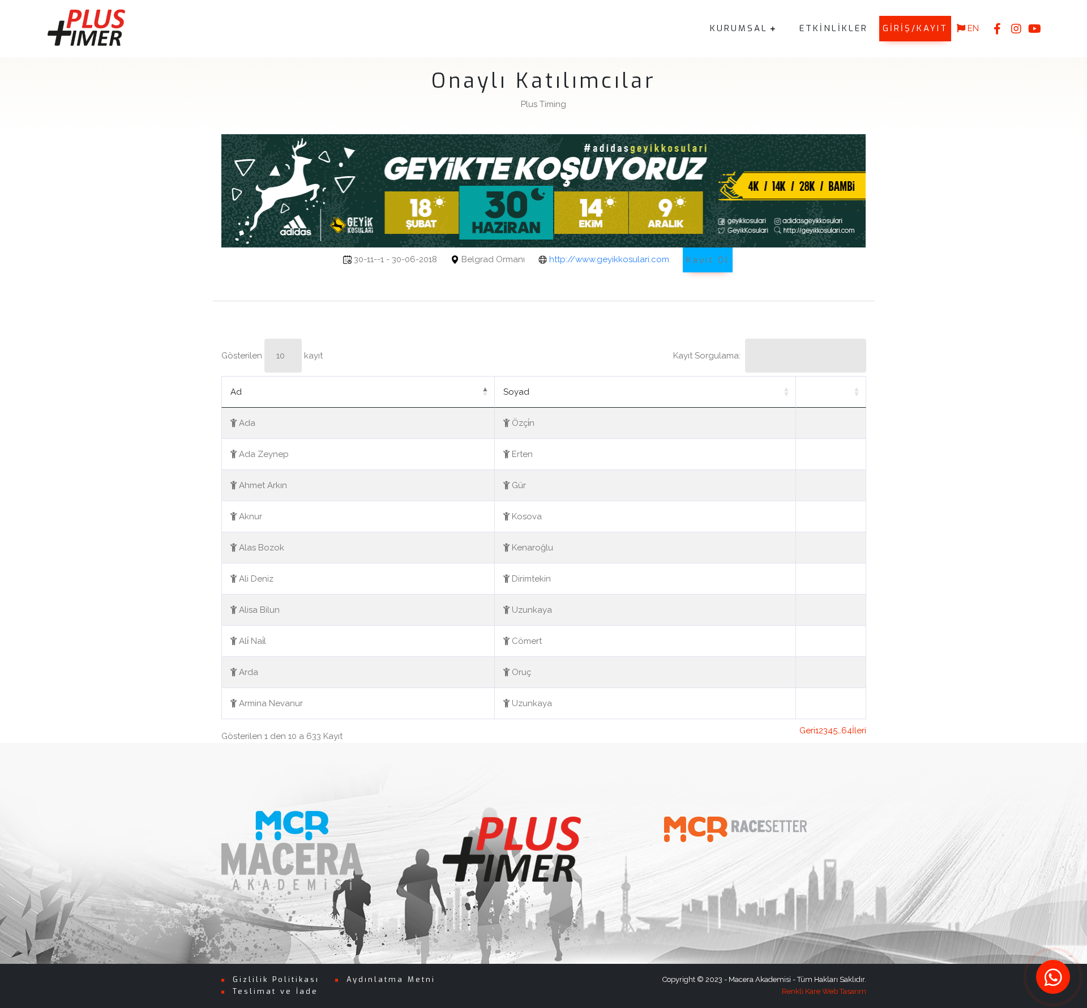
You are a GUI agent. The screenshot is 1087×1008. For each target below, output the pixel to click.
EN (972, 28)
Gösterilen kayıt (272, 356)
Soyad (516, 392)
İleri (859, 730)
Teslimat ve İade (275, 991)
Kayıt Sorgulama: (707, 356)
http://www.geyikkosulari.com (609, 259)
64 (846, 730)
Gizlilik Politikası (276, 979)
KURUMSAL (739, 28)
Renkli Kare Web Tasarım (824, 991)
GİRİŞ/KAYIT (915, 28)
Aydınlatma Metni (390, 979)
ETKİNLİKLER (833, 28)
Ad (236, 392)
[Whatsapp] (1053, 977)
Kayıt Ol (707, 260)
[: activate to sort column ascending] (831, 392)
